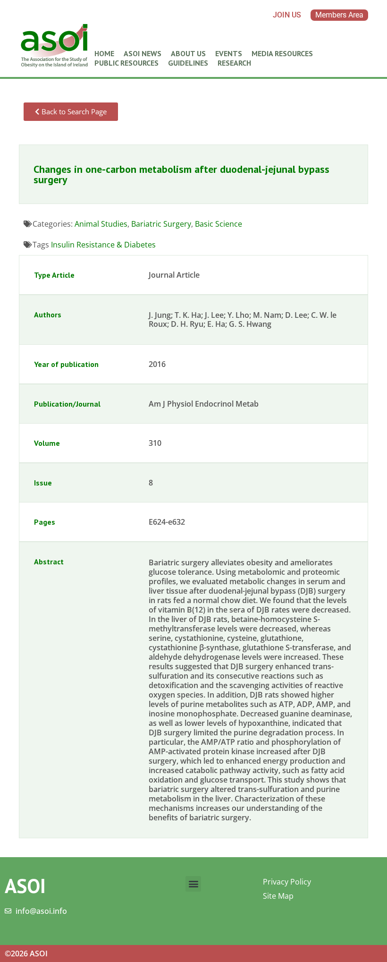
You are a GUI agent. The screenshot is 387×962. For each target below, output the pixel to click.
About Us (188, 53)
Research (234, 63)
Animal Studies (101, 224)
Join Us (287, 14)
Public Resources (126, 63)
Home (104, 53)
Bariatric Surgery (161, 224)
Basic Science (218, 224)
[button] (193, 884)
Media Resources (282, 53)
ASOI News (142, 53)
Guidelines (188, 63)
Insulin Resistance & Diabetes (103, 244)
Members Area (339, 14)
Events (228, 53)
